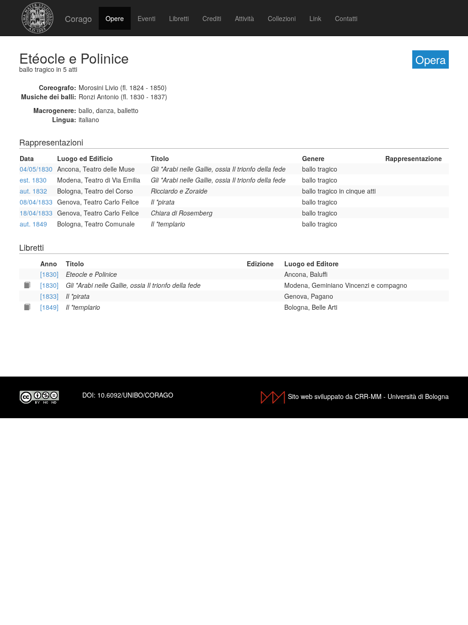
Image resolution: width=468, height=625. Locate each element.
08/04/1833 (36, 201)
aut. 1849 (33, 223)
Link (315, 18)
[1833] (49, 296)
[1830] (49, 274)
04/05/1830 (36, 168)
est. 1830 (33, 179)
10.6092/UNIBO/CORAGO (135, 394)
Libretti (179, 18)
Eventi (146, 18)
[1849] (49, 307)
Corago (78, 18)
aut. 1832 (33, 190)
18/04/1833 (36, 212)
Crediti (211, 18)
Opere (115, 18)
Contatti (346, 18)
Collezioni (282, 18)
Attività (244, 18)
